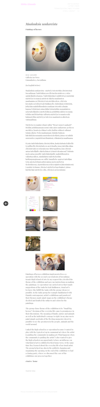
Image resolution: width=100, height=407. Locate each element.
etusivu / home (32, 361)
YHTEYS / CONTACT (69, 11)
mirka (33, 371)
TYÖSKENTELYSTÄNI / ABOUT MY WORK (66, 8)
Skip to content (73, 4)
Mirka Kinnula (28, 4)
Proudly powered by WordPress (31, 392)
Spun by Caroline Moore (49, 392)
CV (78, 11)
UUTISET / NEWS (73, 6)
